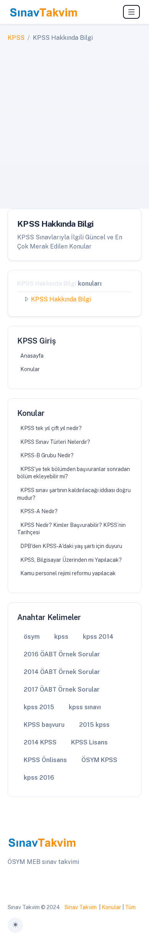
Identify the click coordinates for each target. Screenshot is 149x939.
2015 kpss (94, 724)
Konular (30, 369)
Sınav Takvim (81, 907)
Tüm (130, 907)
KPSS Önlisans (45, 760)
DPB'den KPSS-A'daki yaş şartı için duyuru (71, 546)
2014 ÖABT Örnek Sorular (62, 672)
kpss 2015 (39, 707)
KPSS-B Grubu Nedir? (47, 455)
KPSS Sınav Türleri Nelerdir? (55, 442)
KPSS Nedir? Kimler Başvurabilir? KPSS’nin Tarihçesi (71, 529)
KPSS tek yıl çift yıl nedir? (51, 428)
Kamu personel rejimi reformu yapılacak (68, 573)
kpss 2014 (98, 636)
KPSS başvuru (44, 724)
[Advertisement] (74, 121)
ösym (32, 636)
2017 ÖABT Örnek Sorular (62, 689)
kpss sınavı (85, 707)
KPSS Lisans (89, 742)
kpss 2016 (39, 777)
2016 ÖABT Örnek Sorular (62, 654)
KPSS (16, 37)
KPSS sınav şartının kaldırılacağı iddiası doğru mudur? (74, 494)
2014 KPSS (40, 742)
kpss (61, 636)
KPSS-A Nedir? (39, 511)
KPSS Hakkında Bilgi (61, 299)
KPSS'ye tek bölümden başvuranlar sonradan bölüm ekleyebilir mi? (73, 473)
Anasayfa (32, 356)
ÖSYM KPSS (99, 760)
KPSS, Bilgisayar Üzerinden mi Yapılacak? (71, 560)
